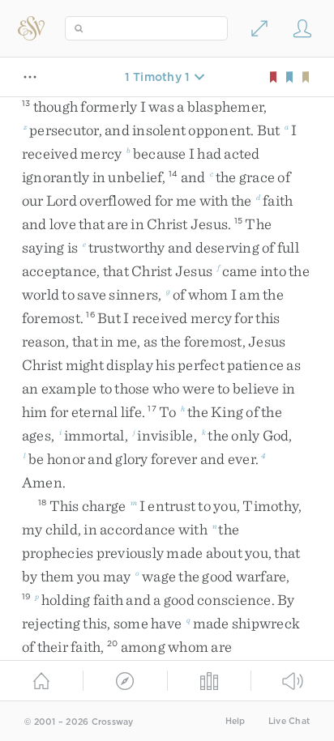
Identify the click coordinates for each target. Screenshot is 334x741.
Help (235, 721)
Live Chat (289, 721)
